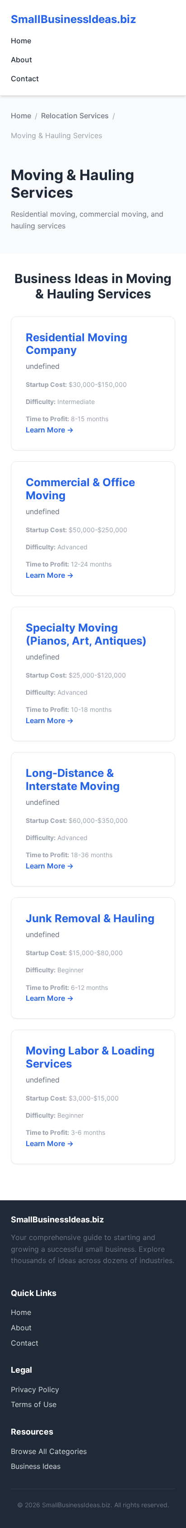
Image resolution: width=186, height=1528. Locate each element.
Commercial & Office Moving (80, 489)
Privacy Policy (35, 1389)
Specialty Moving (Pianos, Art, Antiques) (86, 634)
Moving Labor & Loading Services (90, 1057)
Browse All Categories (49, 1451)
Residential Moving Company (76, 344)
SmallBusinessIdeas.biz (73, 19)
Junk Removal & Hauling (90, 918)
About (21, 59)
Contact (25, 78)
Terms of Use (33, 1404)
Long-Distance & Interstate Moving (73, 779)
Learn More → (50, 429)
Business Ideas (35, 1466)
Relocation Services (75, 115)
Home (21, 40)
